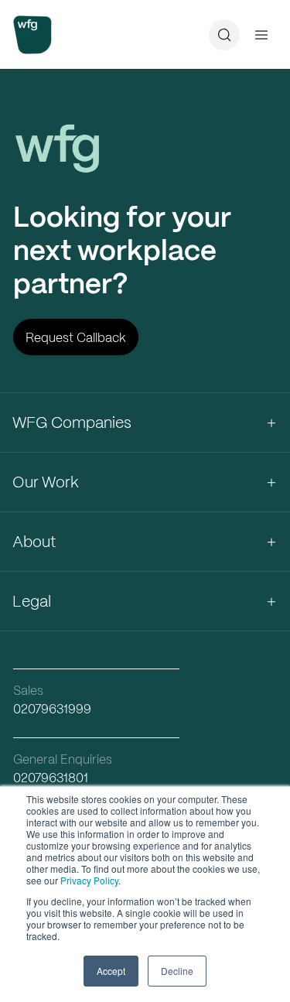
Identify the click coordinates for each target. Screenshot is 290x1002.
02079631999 (52, 709)
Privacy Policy (89, 880)
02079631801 (50, 778)
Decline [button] (177, 970)
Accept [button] (111, 970)
